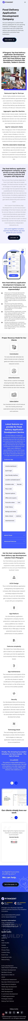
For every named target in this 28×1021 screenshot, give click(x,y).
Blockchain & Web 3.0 (7, 974)
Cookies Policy (5, 952)
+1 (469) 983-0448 (9, 924)
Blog (2, 940)
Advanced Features (10, 541)
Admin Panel (8, 535)
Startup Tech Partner (7, 1001)
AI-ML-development (7, 965)
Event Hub (4, 955)
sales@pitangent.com (11, 926)
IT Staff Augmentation (8, 996)
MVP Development (7, 991)
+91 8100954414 (9, 922)
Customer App (8, 459)
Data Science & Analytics (8, 984)
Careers (3, 945)
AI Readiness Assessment (9, 979)
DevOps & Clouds (6, 972)
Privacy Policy (5, 950)
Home (3, 935)
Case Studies (5, 943)
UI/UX (3, 977)
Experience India (6, 957)
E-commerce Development (9, 994)
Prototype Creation (7, 998)
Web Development (7, 989)
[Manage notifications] (3, 1014)
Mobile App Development (9, 986)
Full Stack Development (8, 970)
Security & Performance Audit (10, 982)
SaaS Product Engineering (9, 967)
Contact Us (4, 947)
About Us (4, 938)
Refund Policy (5, 959)
